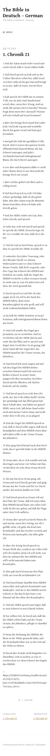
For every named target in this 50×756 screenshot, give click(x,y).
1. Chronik (27, 700)
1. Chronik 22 (10, 718)
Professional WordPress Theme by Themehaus (24, 745)
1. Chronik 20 (40, 718)
